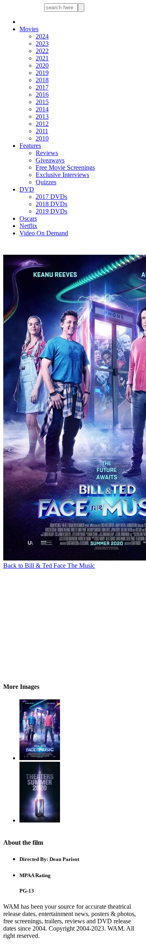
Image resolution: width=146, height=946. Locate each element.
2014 (42, 109)
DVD (26, 189)
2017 (42, 87)
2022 (42, 50)
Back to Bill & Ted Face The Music (49, 565)
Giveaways (50, 160)
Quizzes (46, 182)
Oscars (28, 218)
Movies (29, 29)
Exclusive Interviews (62, 174)
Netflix (28, 225)
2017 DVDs (51, 196)
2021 (42, 58)
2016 (42, 94)
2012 (42, 123)
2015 (42, 101)
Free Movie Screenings (65, 167)
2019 (42, 72)
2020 (42, 65)
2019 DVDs (51, 211)
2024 (42, 36)
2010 (42, 138)
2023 (42, 43)
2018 (42, 80)
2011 (42, 131)
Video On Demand (43, 233)
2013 (42, 116)
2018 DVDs (51, 203)
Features (30, 145)
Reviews (47, 152)
